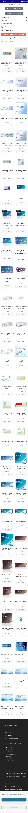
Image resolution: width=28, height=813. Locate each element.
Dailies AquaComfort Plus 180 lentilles (21, 467)
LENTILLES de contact (8, 41)
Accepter (14, 799)
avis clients (8, 756)
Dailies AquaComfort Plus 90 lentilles (21, 494)
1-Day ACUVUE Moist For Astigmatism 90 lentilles (21, 117)
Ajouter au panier (21, 286)
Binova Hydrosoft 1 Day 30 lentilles (7, 307)
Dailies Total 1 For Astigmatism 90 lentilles (7, 602)
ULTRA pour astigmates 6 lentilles (21, 707)
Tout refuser (14, 803)
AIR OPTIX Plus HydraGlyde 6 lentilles (7, 251)
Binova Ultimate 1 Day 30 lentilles (7, 334)
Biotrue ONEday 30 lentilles (21, 387)
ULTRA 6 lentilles (7, 680)
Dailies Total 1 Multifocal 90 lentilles (7, 629)
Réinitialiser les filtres (14, 34)
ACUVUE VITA (7, 197)
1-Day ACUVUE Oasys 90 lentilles (21, 171)
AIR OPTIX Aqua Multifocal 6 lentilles (7, 224)
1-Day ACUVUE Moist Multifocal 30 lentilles (7, 144)
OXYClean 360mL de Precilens (21, 629)
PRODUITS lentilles (8, 43)
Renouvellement (6, 24)
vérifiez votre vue (10, 758)
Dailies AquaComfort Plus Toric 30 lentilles (21, 520)
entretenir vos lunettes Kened (13, 762)
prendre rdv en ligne (11, 754)
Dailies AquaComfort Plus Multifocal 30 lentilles (7, 521)
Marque (4, 20)
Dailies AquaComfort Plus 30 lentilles (7, 494)
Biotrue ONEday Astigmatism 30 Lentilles (21, 414)
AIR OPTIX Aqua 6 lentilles (21, 197)
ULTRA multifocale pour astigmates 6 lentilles (7, 707)
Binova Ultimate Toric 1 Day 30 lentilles (21, 334)
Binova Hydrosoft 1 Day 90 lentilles (21, 307)
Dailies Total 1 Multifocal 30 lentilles (21, 602)
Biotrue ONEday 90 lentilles (7, 414)
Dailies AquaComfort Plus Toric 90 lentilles (7, 549)
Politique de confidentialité (18, 810)
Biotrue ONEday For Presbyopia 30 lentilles (7, 440)
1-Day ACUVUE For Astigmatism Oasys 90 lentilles (21, 63)
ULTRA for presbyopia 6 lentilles (21, 680)
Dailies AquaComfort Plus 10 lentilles (7, 467)
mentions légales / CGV (11, 767)
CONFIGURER (7, 71)
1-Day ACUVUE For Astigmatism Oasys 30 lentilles (7, 63)
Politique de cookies (7, 810)
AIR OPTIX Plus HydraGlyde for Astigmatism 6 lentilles (21, 252)
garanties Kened (10, 764)
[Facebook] (7, 748)
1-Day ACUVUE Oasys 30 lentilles (7, 171)
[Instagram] (11, 748)
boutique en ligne (10, 760)
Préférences (14, 807)
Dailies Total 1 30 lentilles (21, 548)
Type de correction (7, 27)
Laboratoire (5, 17)
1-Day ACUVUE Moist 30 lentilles (7, 91)
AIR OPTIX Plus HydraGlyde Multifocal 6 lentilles (7, 280)
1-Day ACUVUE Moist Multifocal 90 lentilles (21, 144)
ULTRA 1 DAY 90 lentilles (21, 654)
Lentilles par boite (7, 30)
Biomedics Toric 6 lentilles (7, 387)
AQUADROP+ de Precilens (21, 279)
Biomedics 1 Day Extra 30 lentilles (7, 360)
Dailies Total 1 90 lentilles (7, 574)
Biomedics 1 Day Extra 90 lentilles (21, 360)
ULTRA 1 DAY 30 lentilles (7, 654)
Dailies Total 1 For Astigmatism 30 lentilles (21, 575)
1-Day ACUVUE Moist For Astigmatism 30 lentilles (7, 117)
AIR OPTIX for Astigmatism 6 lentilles (21, 224)
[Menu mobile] (26, 1)
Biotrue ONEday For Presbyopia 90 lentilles (21, 440)
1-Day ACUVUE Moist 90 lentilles (21, 91)
